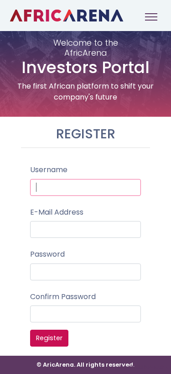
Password (47, 254)
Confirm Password (63, 296)
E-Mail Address (56, 212)
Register (49, 337)
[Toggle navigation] (151, 16)
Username (48, 169)
